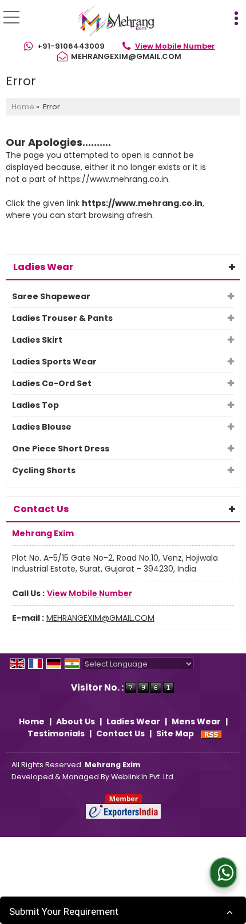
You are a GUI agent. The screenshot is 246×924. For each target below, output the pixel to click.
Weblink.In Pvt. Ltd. (143, 777)
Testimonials (56, 733)
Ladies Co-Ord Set (52, 383)
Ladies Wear (43, 266)
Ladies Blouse (42, 427)
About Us (75, 721)
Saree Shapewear (51, 296)
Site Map (175, 733)
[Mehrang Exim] (116, 21)
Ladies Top (35, 405)
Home (22, 107)
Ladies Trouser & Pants (62, 318)
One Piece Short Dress (60, 448)
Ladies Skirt (37, 340)
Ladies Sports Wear (54, 361)
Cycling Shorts (44, 470)
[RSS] (211, 733)
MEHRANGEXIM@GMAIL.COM (126, 56)
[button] (175, 46)
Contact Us (120, 733)
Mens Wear (196, 721)
